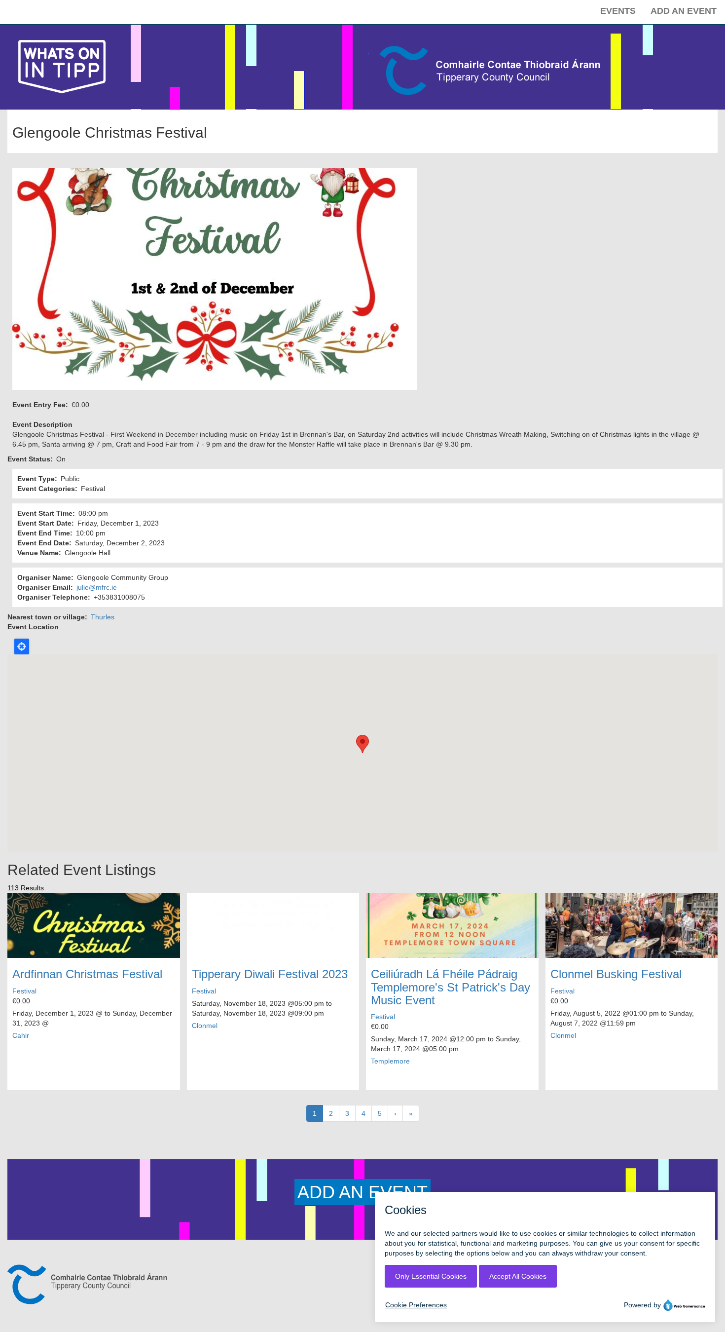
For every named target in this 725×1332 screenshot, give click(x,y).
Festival (24, 991)
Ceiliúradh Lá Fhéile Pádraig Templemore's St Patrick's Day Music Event (450, 987)
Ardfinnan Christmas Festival (87, 974)
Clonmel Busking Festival (616, 974)
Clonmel (205, 1025)
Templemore (390, 1061)
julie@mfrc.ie (96, 587)
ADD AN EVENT (362, 1192)
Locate (21, 646)
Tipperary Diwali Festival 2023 (270, 974)
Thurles (102, 617)
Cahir (20, 1035)
